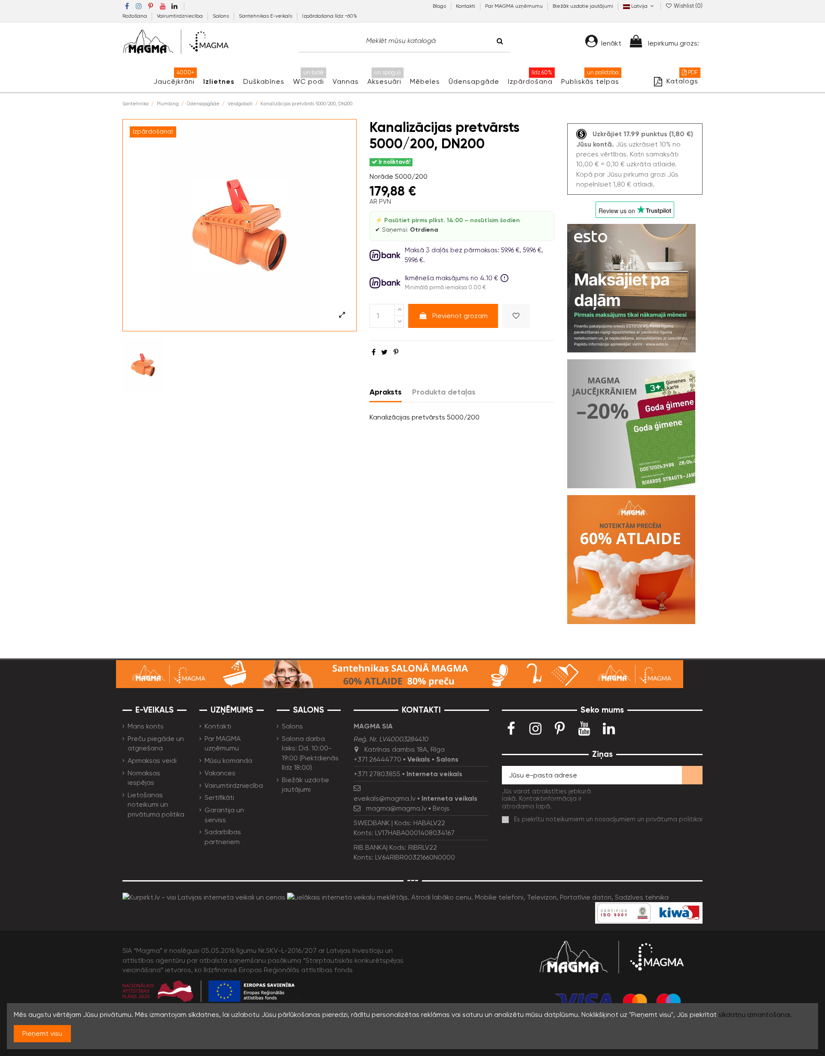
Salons (221, 16)
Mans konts (146, 726)
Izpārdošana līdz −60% (329, 16)
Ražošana (135, 16)
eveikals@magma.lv (385, 798)
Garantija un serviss (224, 814)
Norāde (381, 176)
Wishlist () (687, 6)
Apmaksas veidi (152, 760)
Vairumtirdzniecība (180, 16)
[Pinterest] (396, 352)
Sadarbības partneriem (223, 836)
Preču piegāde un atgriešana (156, 743)
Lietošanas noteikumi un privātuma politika (156, 804)
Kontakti (466, 6)
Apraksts (386, 392)
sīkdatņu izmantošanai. (755, 1014)
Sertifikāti (219, 797)
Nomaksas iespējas (144, 778)
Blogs (440, 6)
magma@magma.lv (396, 808)
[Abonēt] (692, 775)
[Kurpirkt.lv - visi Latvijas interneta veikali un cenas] (203, 897)
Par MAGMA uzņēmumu (514, 6)
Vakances (220, 773)
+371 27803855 (377, 774)
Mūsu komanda (228, 760)
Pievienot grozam (460, 316)
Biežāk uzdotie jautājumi (583, 6)
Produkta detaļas (444, 392)
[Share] (374, 352)
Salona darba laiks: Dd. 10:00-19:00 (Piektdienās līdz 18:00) (310, 753)
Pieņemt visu (42, 1033)
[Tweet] (384, 352)
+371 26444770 (377, 759)
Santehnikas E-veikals (266, 16)
